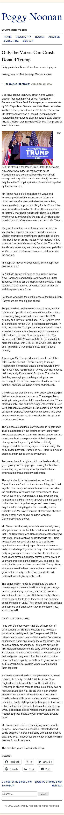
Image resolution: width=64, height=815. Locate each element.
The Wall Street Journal (17, 83)
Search (28, 40)
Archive (54, 36)
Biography (23, 36)
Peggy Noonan (32, 16)
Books (39, 36)
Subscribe (11, 40)
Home (8, 36)
